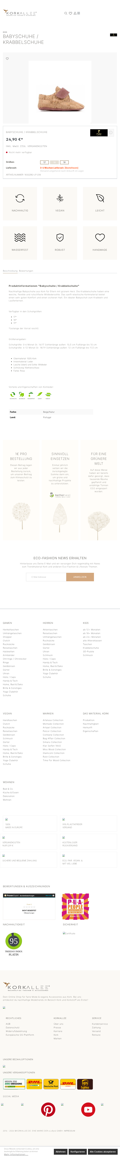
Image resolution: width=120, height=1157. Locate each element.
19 (64, 162)
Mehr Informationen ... (16, 1154)
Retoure (96, 1035)
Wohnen (7, 800)
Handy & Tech (10, 680)
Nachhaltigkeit (91, 724)
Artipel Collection (52, 727)
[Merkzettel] (69, 13)
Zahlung (96, 1027)
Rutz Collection (51, 756)
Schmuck (48, 655)
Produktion (89, 720)
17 (44, 162)
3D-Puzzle (88, 651)
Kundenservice (100, 1024)
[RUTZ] (113, 40)
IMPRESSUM (69, 1131)
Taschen (87, 644)
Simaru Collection (52, 742)
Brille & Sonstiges (12, 688)
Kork (56, 1035)
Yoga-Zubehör (10, 691)
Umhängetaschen (12, 633)
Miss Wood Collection (54, 749)
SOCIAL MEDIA (11, 1096)
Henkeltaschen (11, 629)
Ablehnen (61, 1151)
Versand (96, 1031)
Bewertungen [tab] (26, 271)
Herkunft (87, 727)
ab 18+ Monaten (91, 633)
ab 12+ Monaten (91, 629)
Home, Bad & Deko (13, 684)
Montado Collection (53, 724)
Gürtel (6, 669)
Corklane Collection (53, 734)
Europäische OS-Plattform (20, 1035)
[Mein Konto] (74, 13)
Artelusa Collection (53, 720)
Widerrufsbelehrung (16, 1031)
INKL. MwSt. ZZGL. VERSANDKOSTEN (26, 146)
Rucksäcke (8, 644)
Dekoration (9, 796)
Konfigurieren (78, 1151)
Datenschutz (12, 1027)
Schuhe (7, 695)
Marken (58, 1038)
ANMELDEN (80, 577)
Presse (57, 1027)
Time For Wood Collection (56, 760)
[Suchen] (65, 13)
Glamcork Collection (54, 753)
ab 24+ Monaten (92, 637)
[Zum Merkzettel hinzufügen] (7, 58)
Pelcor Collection (52, 731)
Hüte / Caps (9, 677)
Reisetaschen (10, 648)
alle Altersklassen (92, 640)
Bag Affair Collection (54, 738)
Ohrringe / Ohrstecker (15, 659)
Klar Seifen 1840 (52, 745)
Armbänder (9, 655)
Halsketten (8, 651)
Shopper (7, 637)
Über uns (58, 1024)
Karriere (58, 1031)
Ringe (6, 662)
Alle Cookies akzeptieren (103, 1151)
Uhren (6, 673)
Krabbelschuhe (91, 648)
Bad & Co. (8, 789)
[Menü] (78, 13)
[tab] (10, 271)
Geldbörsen (9, 666)
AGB (8, 1024)
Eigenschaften (90, 731)
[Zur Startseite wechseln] (20, 12)
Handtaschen (10, 720)
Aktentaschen (50, 629)
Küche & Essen (11, 792)
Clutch (6, 640)
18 (54, 162)
